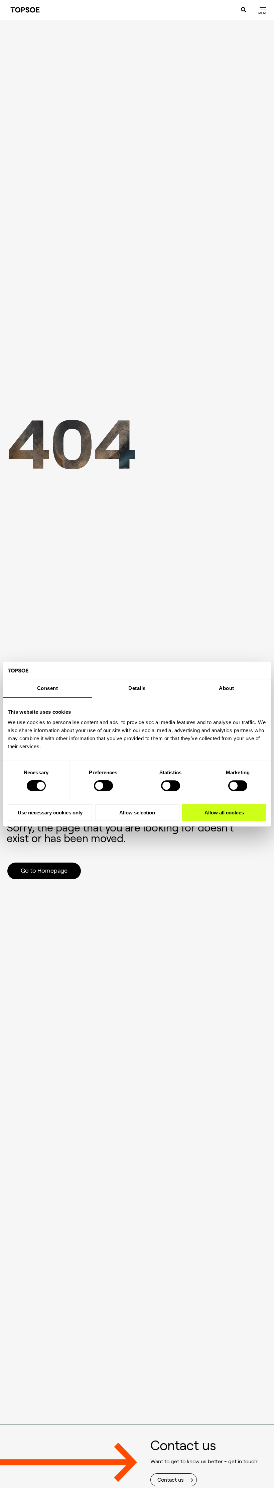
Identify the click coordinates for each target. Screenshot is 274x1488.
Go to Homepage (44, 870)
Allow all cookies (224, 812)
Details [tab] (137, 688)
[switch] (103, 785)
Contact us (170, 1480)
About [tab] (226, 688)
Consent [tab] (47, 688)
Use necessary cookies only (50, 812)
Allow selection (137, 812)
